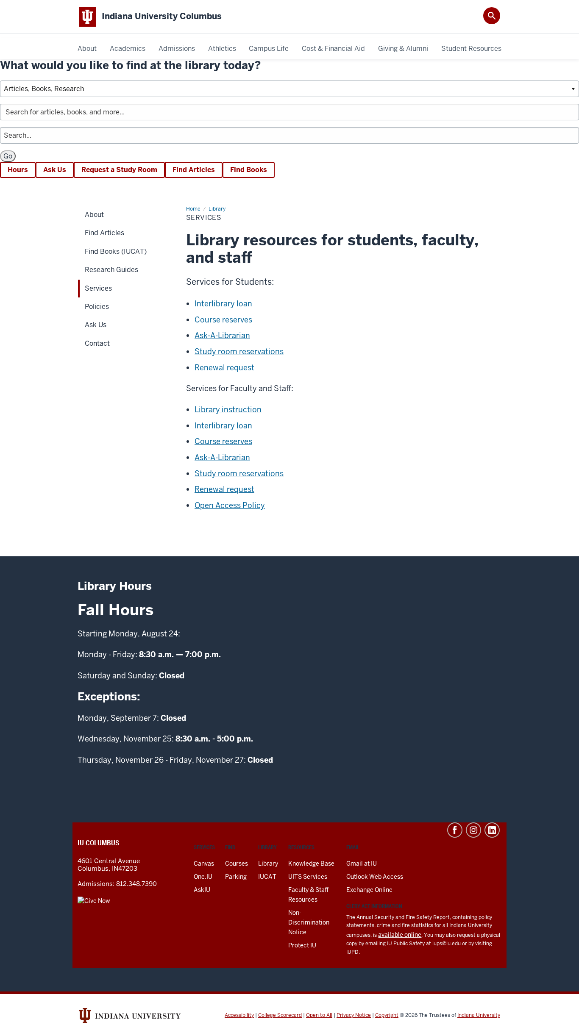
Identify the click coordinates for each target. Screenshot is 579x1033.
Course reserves (223, 320)
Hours (18, 169)
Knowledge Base (311, 863)
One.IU (203, 876)
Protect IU (302, 945)
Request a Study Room (119, 169)
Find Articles (194, 169)
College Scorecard (280, 1015)
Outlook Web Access (374, 876)
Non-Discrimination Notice (308, 922)
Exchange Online (369, 890)
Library (268, 863)
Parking (236, 876)
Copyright (386, 1015)
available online (399, 935)
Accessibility (239, 1015)
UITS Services (307, 876)
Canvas (204, 863)
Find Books (248, 169)
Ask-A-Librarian (222, 335)
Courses (236, 863)
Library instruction (228, 409)
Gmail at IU (361, 863)
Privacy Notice (354, 1015)
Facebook (454, 830)
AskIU (202, 890)
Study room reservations (239, 351)
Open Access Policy (230, 505)
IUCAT (267, 876)
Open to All (319, 1015)
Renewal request (224, 367)
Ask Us (54, 169)
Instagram (473, 830)
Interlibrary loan (223, 303)
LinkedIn (492, 830)
